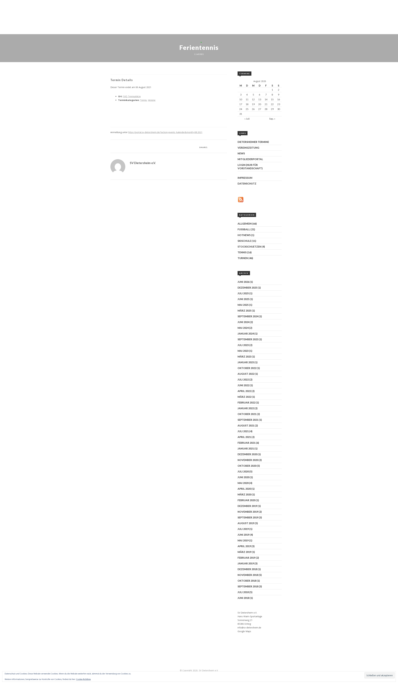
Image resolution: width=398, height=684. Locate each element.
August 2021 (246, 425)
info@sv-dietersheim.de (249, 627)
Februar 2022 (246, 402)
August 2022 (246, 373)
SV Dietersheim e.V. (143, 163)
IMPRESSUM (245, 177)
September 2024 (248, 316)
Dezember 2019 (247, 505)
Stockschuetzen (249, 246)
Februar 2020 (246, 500)
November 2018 (248, 574)
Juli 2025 (243, 293)
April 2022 (244, 391)
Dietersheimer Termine (253, 141)
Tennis (270, 20)
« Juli (247, 118)
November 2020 (248, 459)
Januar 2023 (246, 362)
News (241, 153)
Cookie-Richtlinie (83, 679)
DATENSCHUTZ (247, 183)
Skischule (244, 240)
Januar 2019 (246, 563)
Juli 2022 (243, 379)
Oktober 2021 (247, 414)
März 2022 (244, 396)
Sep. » (272, 118)
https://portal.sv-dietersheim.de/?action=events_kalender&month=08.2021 (165, 132)
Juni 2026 (243, 281)
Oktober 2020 (247, 465)
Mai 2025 (243, 304)
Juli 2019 (243, 528)
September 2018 (248, 586)
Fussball (244, 229)
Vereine (151, 100)
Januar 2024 (246, 333)
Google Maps (244, 631)
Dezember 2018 (247, 569)
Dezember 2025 (247, 287)
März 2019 (244, 551)
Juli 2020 (243, 471)
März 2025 (244, 310)
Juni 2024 (243, 322)
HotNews (244, 235)
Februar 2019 (246, 557)
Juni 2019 (243, 534)
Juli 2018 (243, 592)
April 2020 (244, 488)
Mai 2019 (243, 540)
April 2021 (244, 436)
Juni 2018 (243, 597)
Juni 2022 (243, 385)
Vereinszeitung (248, 147)
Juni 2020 (243, 477)
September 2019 (248, 517)
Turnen (243, 258)
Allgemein (245, 223)
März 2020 (244, 494)
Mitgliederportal (250, 159)
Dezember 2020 (247, 454)
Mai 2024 (243, 327)
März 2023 (244, 356)
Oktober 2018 (247, 580)
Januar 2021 (246, 448)
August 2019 (246, 523)
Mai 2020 (243, 482)
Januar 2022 (246, 408)
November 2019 (248, 511)
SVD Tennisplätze (132, 96)
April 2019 (244, 546)
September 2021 (248, 419)
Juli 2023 (243, 345)
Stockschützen (245, 20)
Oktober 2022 (247, 368)
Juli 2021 (243, 431)
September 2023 (248, 339)
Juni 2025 (243, 299)
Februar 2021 (246, 442)
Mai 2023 (243, 350)
